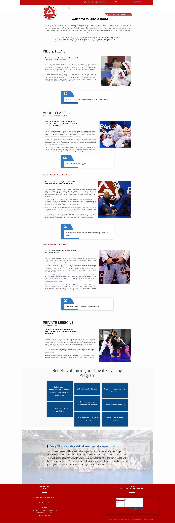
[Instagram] (140, 2)
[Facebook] (135, 2)
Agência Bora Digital (148, 519)
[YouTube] (137, 2)
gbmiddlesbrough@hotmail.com (44, 497)
